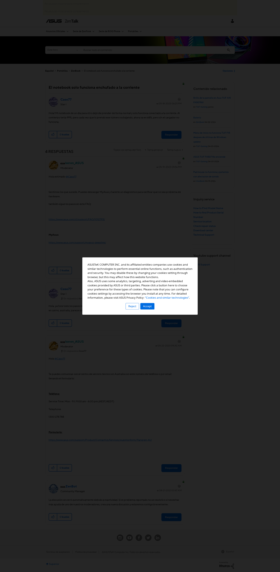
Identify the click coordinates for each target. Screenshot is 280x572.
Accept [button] (147, 306)
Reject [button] (132, 306)
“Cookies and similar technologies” (167, 297)
